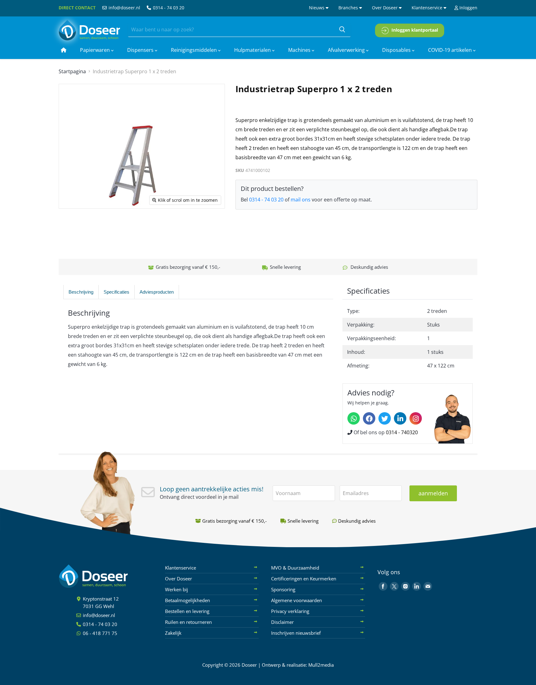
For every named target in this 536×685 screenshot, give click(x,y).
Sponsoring (283, 589)
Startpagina (72, 71)
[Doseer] (105, 576)
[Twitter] (384, 418)
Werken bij (176, 589)
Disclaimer (282, 622)
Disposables (397, 50)
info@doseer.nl (123, 8)
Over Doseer (385, 8)
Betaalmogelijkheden (187, 600)
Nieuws (317, 8)
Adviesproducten (157, 292)
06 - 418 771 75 (99, 633)
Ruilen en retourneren (188, 622)
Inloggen (467, 8)
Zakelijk (173, 633)
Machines (300, 50)
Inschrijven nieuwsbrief (296, 633)
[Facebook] (369, 418)
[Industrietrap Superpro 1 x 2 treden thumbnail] (69, 226)
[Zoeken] (342, 30)
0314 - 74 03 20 (168, 8)
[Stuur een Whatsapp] (353, 418)
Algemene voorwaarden (296, 600)
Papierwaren (95, 50)
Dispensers (141, 50)
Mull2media (321, 665)
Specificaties (116, 292)
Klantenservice (428, 8)
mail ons (300, 199)
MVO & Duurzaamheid (295, 568)
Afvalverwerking (347, 50)
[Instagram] (415, 418)
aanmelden (433, 493)
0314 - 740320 (402, 432)
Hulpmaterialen (253, 50)
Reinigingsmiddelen (194, 50)
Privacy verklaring (290, 611)
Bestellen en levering (187, 611)
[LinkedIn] (400, 418)
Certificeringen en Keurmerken (303, 578)
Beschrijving (81, 292)
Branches (348, 8)
